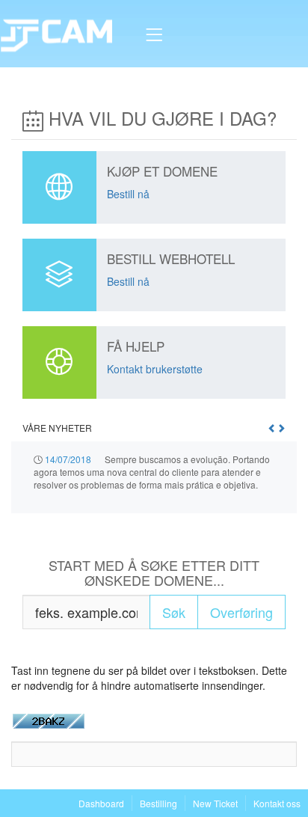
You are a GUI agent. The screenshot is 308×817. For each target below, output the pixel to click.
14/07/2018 (68, 459)
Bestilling (158, 803)
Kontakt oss (277, 803)
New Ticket (215, 803)
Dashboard (101, 803)
